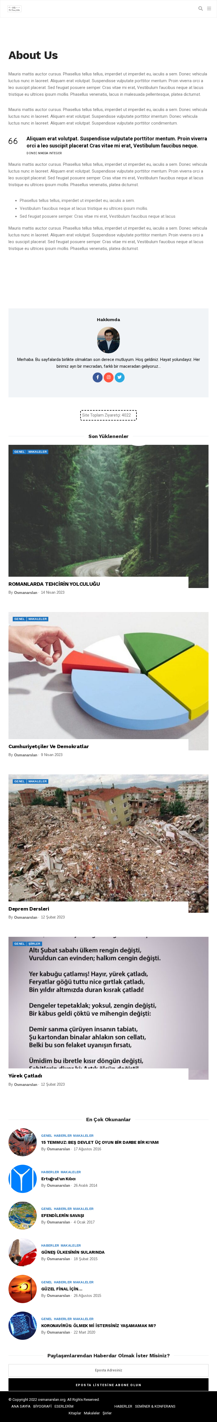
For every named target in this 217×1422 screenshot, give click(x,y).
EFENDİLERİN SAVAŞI (62, 1215)
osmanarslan (25, 593)
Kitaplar (75, 1413)
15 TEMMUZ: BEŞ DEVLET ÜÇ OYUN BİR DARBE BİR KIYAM (100, 1142)
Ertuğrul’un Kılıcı (58, 1178)
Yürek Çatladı (25, 1076)
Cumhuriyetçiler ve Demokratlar (48, 746)
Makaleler (38, 451)
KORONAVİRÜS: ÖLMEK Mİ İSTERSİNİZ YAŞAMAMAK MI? (98, 1325)
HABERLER (123, 1406)
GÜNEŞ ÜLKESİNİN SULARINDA (73, 1252)
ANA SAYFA (21, 1406)
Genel (19, 451)
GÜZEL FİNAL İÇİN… (61, 1289)
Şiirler (34, 943)
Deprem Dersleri (28, 909)
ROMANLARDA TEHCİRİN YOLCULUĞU (54, 584)
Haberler (63, 1135)
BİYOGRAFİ (42, 1406)
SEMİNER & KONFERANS (155, 1406)
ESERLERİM (64, 1406)
